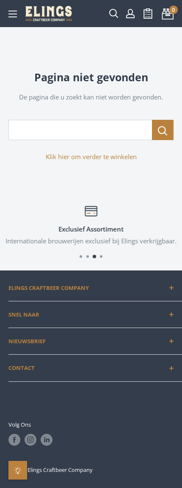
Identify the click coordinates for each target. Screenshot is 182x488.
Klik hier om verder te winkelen (91, 156)
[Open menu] (12, 14)
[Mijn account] (130, 13)
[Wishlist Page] (148, 13)
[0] (166, 13)
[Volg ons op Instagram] (30, 440)
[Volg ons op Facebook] (14, 440)
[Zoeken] (114, 13)
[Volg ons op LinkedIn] (46, 440)
